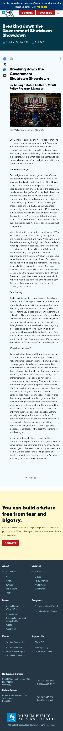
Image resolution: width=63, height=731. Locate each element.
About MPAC (11, 571)
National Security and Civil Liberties (14, 607)
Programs (37, 600)
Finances (9, 592)
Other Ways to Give (43, 651)
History (8, 580)
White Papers (40, 584)
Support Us (38, 636)
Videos (38, 577)
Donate (11, 543)
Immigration (10, 629)
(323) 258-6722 (45, 680)
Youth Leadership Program (46, 611)
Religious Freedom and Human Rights (15, 619)
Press (7, 577)
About (5, 566)
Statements (40, 588)
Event (5, 636)
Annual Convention (13, 647)
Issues (5, 600)
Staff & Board (11, 588)
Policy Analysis (41, 580)
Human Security (12, 614)
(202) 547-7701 (45, 697)
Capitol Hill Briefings (14, 655)
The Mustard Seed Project (46, 606)
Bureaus (9, 584)
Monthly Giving (41, 647)
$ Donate (27, 12)
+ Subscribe (45, 12)
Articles (32, 477)
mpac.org (42, 6)
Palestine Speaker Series (16, 642)
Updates (36, 566)
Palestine (9, 624)
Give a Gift (39, 642)
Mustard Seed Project (15, 651)
